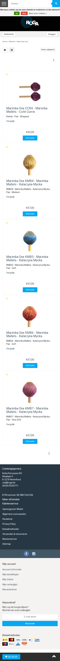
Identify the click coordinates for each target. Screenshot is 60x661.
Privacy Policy (9, 524)
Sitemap (6, 544)
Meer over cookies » (38, 13)
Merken (12, 42)
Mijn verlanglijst (9, 584)
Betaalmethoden (10, 529)
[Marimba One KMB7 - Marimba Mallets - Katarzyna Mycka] (30, 392)
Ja (17, 13)
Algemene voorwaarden (14, 514)
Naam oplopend (47, 49)
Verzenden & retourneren (14, 534)
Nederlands (9, 34)
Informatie (30, 138)
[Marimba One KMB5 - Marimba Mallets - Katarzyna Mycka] (30, 240)
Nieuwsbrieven (9, 589)
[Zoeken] (56, 3)
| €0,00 (12, 657)
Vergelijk (10, 121)
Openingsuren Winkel (12, 509)
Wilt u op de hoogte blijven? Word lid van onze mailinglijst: (16, 608)
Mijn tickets (7, 579)
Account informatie (11, 569)
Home (4, 42)
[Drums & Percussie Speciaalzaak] (30, 22)
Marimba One (22, 42)
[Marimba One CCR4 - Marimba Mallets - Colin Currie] (30, 91)
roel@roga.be (8, 482)
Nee (24, 13)
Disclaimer (7, 519)
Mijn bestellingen (10, 574)
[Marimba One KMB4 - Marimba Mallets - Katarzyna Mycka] (30, 164)
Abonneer (30, 623)
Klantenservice (9, 539)
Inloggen (52, 34)
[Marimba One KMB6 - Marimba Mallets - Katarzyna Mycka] (30, 316)
